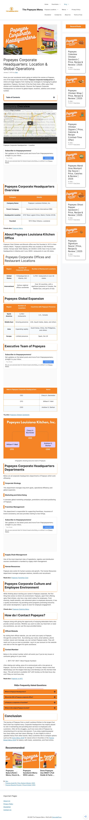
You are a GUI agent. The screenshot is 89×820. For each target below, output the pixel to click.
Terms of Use (78, 15)
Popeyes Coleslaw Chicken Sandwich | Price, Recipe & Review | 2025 (75, 58)
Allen (71, 67)
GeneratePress (56, 817)
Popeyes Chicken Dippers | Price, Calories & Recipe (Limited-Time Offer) (75, 132)
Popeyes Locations (50, 9)
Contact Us (58, 15)
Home (46, 4)
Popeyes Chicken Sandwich (19, 415)
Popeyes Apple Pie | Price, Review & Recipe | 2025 (20, 783)
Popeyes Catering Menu (20, 609)
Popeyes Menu (17, 228)
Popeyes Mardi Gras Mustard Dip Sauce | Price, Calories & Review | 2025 (75, 172)
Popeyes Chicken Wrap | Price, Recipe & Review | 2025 (75, 94)
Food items (55, 4)
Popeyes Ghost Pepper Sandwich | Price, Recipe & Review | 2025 (75, 209)
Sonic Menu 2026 (18, 738)
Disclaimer (48, 15)
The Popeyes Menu (32, 9)
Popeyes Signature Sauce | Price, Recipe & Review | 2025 (75, 246)
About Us (67, 15)
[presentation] (75, 42)
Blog (65, 4)
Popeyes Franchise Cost (19, 578)
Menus (64, 9)
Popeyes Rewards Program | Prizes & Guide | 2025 (20, 785)
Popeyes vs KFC (17, 678)
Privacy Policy (76, 9)
